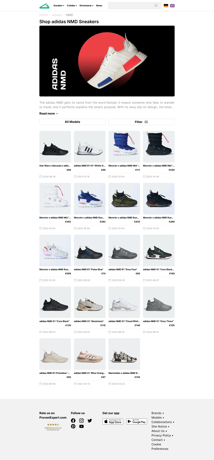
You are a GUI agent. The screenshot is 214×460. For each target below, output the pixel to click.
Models (156, 417)
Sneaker (58, 5)
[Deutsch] (166, 5)
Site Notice (159, 426)
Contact (157, 440)
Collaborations (161, 422)
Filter (138, 122)
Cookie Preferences (159, 447)
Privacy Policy (161, 435)
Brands (156, 413)
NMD (69, 15)
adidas (57, 15)
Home (43, 15)
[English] (172, 5)
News (99, 5)
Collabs (71, 5)
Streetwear (86, 5)
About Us (158, 431)
